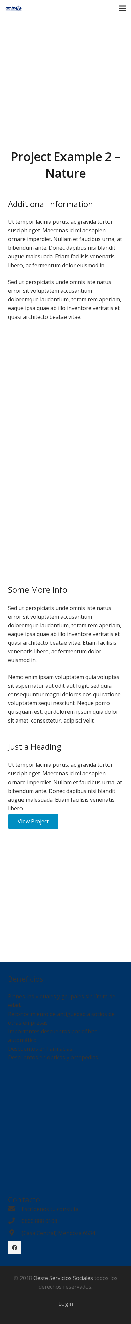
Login (65, 1303)
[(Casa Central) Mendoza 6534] (14, 1233)
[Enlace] (13, 8)
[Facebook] (14, 1247)
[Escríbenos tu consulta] (14, 1209)
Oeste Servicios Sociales (63, 1278)
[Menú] (122, 8)
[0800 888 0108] (14, 1221)
